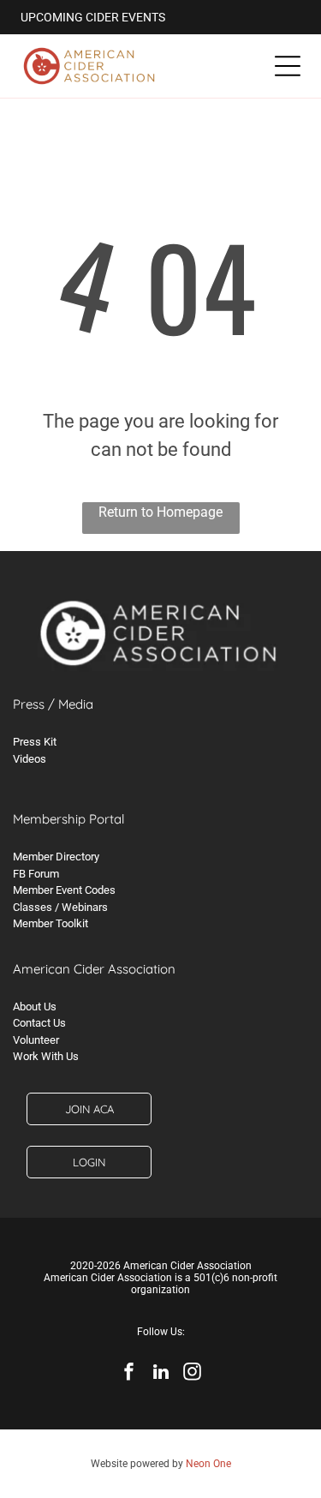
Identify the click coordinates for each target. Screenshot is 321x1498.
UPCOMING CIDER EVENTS (93, 17)
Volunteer (36, 1040)
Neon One (208, 1464)
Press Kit (34, 741)
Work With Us (46, 1056)
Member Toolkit (50, 923)
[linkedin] (161, 1374)
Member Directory (56, 856)
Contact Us (39, 1022)
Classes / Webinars (60, 907)
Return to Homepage (160, 512)
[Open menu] (287, 66)
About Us (34, 1006)
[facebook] (129, 1374)
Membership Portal (68, 819)
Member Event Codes (64, 890)
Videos (29, 758)
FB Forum (36, 873)
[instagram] (192, 1374)
